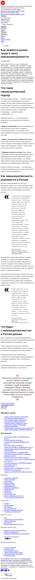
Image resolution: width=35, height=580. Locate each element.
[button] (3, 36)
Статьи (6, 45)
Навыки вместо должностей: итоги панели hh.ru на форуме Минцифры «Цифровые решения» (19, 428)
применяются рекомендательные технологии (16, 559)
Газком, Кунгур (28, 447)
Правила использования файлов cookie (12, 14)
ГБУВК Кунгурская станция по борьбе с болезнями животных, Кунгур (17, 454)
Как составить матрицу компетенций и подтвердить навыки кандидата (15, 420)
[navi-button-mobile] (2, 41)
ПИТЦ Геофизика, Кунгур (24, 472)
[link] (4, 32)
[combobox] (8, 574)
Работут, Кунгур (24, 468)
